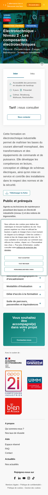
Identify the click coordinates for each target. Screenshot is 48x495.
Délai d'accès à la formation (22, 294)
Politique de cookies (15, 488)
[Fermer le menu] (42, 17)
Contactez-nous (24, 340)
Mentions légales (12, 485)
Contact (8, 453)
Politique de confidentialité (30, 485)
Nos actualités (12, 464)
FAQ (7, 449)
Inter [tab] (15, 74)
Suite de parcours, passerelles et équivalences (22, 303)
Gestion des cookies (33, 488)
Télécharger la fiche (19, 193)
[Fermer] (44, 5)
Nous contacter (24, 117)
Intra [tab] (32, 74)
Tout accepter (23, 257)
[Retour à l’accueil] (7, 18)
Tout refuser (24, 263)
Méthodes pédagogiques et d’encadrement (22, 277)
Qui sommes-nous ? (14, 429)
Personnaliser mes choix (24, 269)
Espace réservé (12, 444)
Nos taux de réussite (14, 433)
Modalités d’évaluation (19, 286)
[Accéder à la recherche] (34, 17)
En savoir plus (34, 5)
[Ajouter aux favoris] (42, 64)
